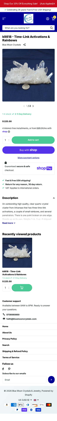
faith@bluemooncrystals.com (21, 319)
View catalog (4, 18)
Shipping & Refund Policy (15, 351)
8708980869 (12, 314)
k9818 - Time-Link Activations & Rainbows (14, 273)
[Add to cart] (22, 287)
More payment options (28, 157)
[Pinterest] (9, 369)
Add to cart (33, 140)
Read (7, 223)
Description (10, 198)
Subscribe (51, 379)
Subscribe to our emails (14, 373)
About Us (7, 332)
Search (5, 345)
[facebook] (3, 369)
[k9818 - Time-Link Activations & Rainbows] (17, 253)
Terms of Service (10, 357)
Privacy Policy (9, 338)
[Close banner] (54, 3)
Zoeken (51, 27)
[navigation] (33, 106)
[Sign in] (47, 18)
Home (5, 326)
